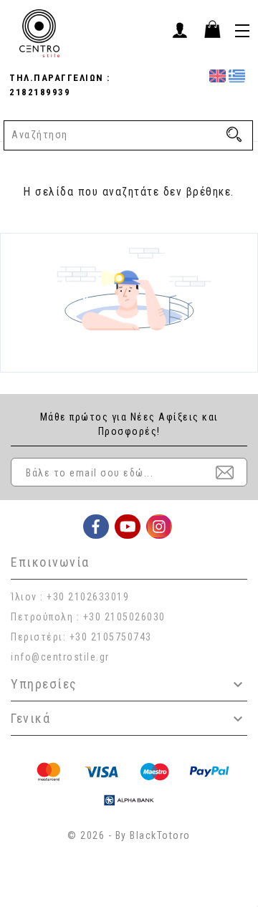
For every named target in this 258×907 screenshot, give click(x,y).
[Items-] (212, 28)
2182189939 (39, 92)
